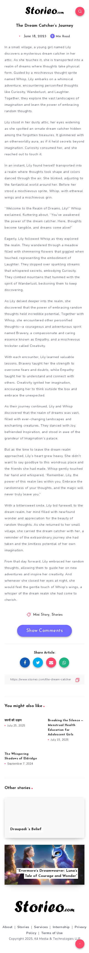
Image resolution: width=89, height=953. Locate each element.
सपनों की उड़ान (13, 720)
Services (41, 927)
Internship (61, 927)
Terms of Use (52, 933)
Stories (57, 615)
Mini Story (41, 615)
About (8, 927)
